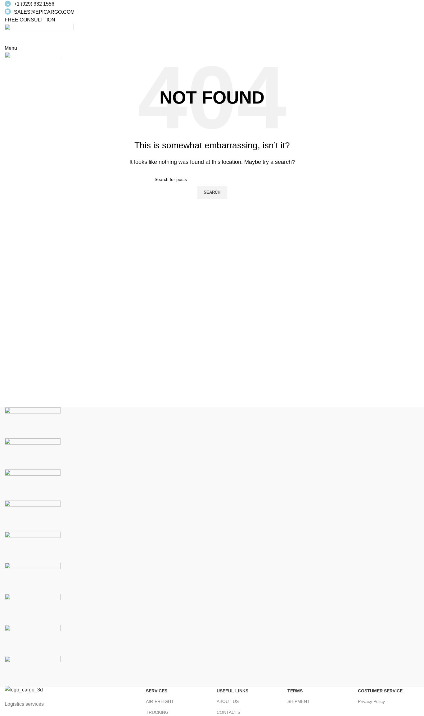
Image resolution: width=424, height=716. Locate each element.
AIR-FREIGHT (160, 701)
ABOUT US (228, 701)
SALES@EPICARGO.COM (44, 12)
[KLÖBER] (33, 516)
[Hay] (33, 578)
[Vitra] (33, 422)
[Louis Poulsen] (33, 484)
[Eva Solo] (33, 640)
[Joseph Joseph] (33, 547)
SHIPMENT (298, 701)
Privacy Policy (371, 701)
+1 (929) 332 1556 (34, 4)
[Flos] (33, 609)
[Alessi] (33, 671)
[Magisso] (33, 453)
